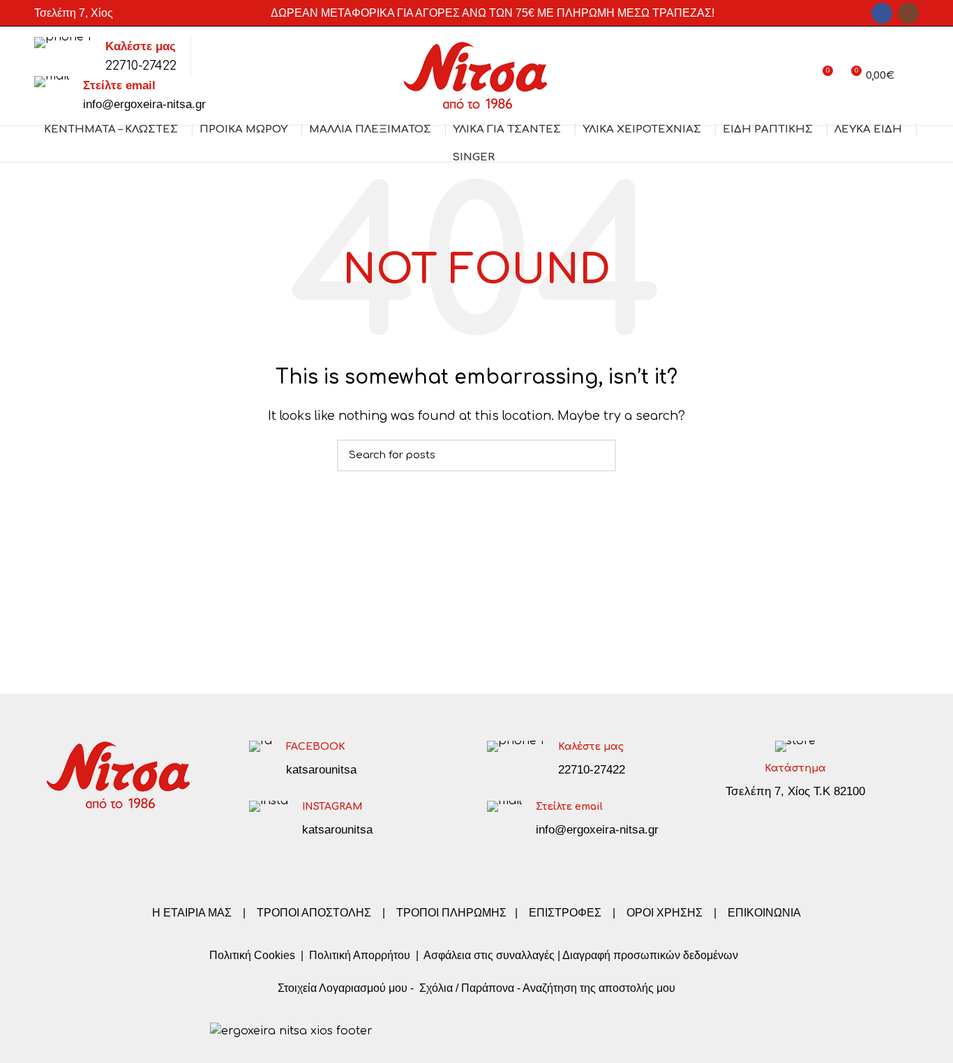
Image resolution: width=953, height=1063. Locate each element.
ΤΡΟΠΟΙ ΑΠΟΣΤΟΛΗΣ (314, 913)
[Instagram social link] (908, 13)
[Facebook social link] (881, 13)
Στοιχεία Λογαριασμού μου (342, 988)
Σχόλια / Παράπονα (466, 988)
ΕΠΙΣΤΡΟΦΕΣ (565, 913)
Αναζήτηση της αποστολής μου (599, 988)
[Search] (913, 76)
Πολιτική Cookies (252, 955)
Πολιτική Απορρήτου (358, 955)
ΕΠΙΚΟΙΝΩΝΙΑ (764, 913)
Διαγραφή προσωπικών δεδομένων (650, 955)
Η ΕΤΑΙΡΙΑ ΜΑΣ (193, 913)
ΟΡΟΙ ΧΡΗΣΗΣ (664, 913)
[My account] (796, 76)
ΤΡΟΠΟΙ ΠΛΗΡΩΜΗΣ (451, 913)
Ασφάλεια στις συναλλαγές (489, 955)
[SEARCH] (597, 455)
